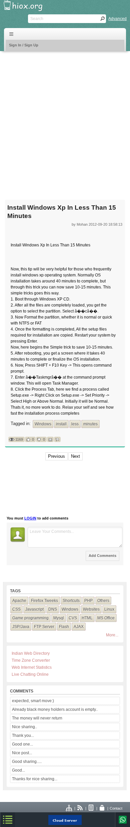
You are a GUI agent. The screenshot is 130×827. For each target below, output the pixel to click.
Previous (56, 456)
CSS (16, 609)
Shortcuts (71, 600)
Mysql (58, 618)
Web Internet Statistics (32, 667)
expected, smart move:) (33, 700)
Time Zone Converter (31, 660)
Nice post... (22, 753)
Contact (116, 808)
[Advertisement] (65, 121)
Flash (64, 626)
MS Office (106, 618)
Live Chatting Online (30, 674)
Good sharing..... (27, 761)
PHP (88, 600)
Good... (18, 770)
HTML (87, 618)
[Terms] (91, 808)
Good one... (22, 744)
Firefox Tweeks (44, 600)
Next (75, 456)
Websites (91, 609)
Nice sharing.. (24, 727)
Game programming (30, 618)
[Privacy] (102, 808)
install (61, 424)
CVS (73, 618)
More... (112, 635)
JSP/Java (20, 626)
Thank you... (23, 735)
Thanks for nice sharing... (34, 779)
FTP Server (44, 626)
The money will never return (37, 718)
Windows (43, 424)
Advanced (117, 18)
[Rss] (80, 808)
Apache (19, 600)
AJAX (79, 626)
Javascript (34, 609)
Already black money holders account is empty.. (55, 709)
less (75, 424)
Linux (109, 609)
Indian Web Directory (31, 653)
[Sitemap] (69, 808)
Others (103, 600)
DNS (52, 609)
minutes (90, 424)
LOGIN (30, 518)
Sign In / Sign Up (23, 45)
